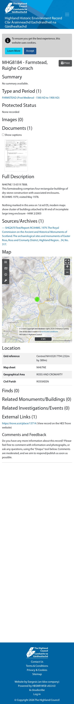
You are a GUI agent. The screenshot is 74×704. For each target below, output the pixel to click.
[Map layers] (5, 262)
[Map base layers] (5, 269)
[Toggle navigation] (67, 14)
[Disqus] (37, 508)
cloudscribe (38, 690)
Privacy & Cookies (37, 670)
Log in (37, 694)
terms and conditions (49, 332)
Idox (44, 682)
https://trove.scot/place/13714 (19, 423)
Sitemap (37, 674)
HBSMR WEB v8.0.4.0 (44, 686)
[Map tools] (5, 281)
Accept (30, 51)
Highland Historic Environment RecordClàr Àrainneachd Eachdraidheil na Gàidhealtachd (33, 22)
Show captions (13, 135)
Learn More (13, 51)
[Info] (5, 275)
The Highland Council (47, 700)
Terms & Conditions (37, 666)
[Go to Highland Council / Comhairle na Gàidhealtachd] (16, 6)
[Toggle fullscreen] (67, 261)
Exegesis (32, 682)
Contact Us (37, 662)
